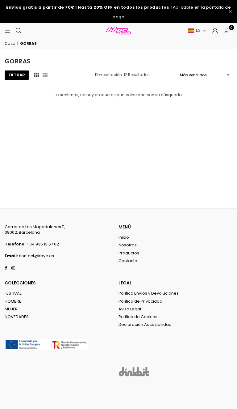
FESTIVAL (13, 293)
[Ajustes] (215, 30)
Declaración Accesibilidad (145, 324)
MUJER (11, 309)
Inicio (123, 237)
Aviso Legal (129, 309)
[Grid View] (36, 75)
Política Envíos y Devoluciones (148, 293)
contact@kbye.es (36, 256)
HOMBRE (13, 301)
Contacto (127, 261)
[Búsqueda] (18, 30)
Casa (10, 43)
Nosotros (127, 245)
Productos (128, 253)
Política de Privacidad (140, 301)
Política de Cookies (137, 317)
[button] (197, 30)
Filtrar (17, 75)
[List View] (45, 75)
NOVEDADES (17, 317)
